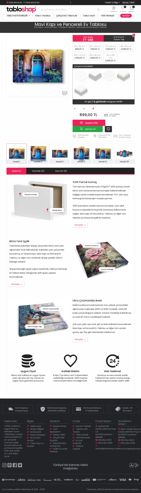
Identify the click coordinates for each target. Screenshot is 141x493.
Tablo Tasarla (42, 15)
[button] (130, 156)
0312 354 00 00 (15, 2)
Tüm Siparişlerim (55, 430)
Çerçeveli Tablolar (66, 15)
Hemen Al (89, 129)
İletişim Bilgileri (37, 429)
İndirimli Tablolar (78, 447)
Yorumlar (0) (38, 171)
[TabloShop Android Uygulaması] (137, 466)
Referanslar (35, 432)
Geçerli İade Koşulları (57, 439)
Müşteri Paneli (59, 426)
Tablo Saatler (82, 434)
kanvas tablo (78, 465)
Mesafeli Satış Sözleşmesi (58, 444)
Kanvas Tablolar (83, 426)
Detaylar (79, 225)
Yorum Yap (119, 39)
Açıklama (16, 171)
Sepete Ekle (91, 122)
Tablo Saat (89, 15)
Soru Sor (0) (61, 171)
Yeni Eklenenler (83, 437)
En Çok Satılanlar (77, 442)
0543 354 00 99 (32, 2)
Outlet (126, 15)
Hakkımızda (35, 426)
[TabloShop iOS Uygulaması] (132, 466)
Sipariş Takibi (128, 2)
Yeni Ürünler (107, 15)
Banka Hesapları (37, 434)
